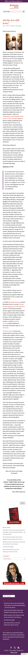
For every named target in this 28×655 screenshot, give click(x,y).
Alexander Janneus (14, 302)
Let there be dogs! (8, 547)
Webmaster (14, 652)
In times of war (7, 331)
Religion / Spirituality (15, 26)
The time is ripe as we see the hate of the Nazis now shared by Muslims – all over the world (14, 532)
